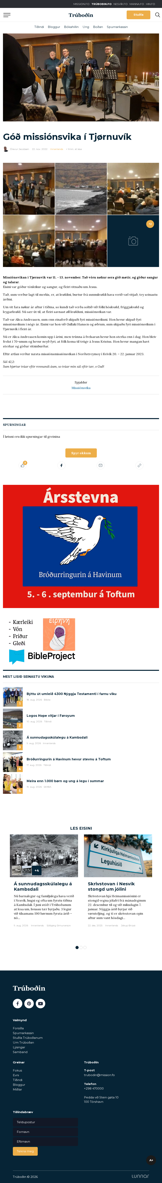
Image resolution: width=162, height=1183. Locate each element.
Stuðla (138, 14)
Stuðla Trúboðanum (28, 1038)
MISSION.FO (81, 4)
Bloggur (54, 27)
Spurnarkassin (117, 27)
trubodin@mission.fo (99, 1075)
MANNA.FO (137, 4)
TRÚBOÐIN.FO (101, 4)
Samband (20, 1052)
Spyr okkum (81, 453)
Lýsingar (19, 1047)
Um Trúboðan (23, 1042)
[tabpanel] (44, 888)
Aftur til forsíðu (36, 15)
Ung (86, 27)
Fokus (17, 1070)
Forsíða (18, 1028)
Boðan (98, 27)
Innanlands (56, 149)
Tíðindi (39, 27)
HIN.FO (150, 4)
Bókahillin (71, 27)
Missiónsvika (81, 388)
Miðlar (17, 1089)
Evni (16, 1075)
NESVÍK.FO (121, 4)
